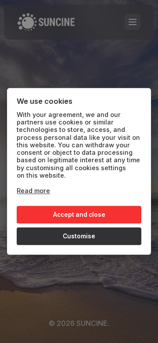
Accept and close (79, 214)
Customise (79, 236)
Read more (33, 190)
